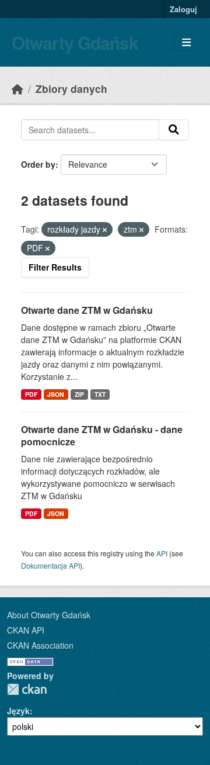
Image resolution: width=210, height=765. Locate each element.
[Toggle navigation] (186, 42)
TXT (100, 394)
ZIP (79, 394)
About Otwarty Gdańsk (48, 615)
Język (18, 710)
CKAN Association (40, 645)
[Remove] (105, 229)
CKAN (27, 689)
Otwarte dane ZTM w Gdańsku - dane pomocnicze (102, 435)
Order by (38, 164)
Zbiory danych (71, 88)
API (161, 553)
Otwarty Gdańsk (75, 42)
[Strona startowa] (17, 88)
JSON (55, 394)
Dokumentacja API (50, 565)
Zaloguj (183, 9)
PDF (31, 394)
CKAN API (25, 630)
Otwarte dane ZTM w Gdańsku (87, 310)
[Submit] (174, 129)
